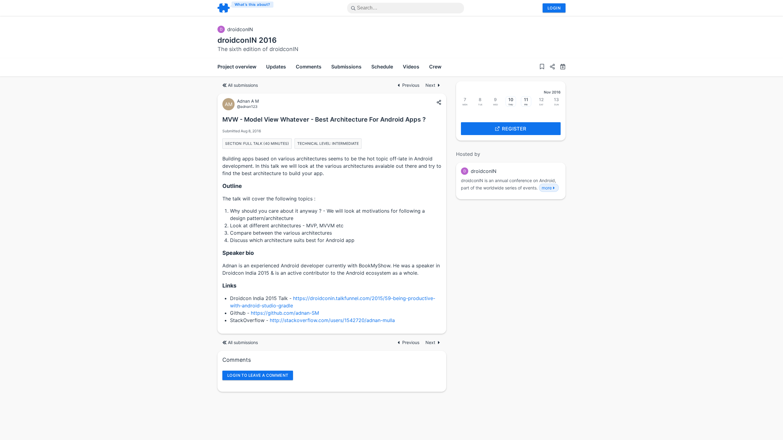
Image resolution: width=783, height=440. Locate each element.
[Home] (245, 8)
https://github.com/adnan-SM (285, 313)
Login (554, 8)
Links (229, 285)
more (547, 187)
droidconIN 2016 (247, 40)
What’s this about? (252, 4)
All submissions (243, 85)
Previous (411, 85)
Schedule (382, 67)
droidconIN (240, 29)
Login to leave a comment (257, 375)
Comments (308, 67)
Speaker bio (238, 253)
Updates (276, 67)
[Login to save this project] (542, 67)
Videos (411, 67)
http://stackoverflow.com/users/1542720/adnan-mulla (332, 320)
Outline (232, 186)
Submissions (346, 67)
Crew (435, 67)
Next (430, 85)
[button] (550, 67)
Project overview (236, 67)
